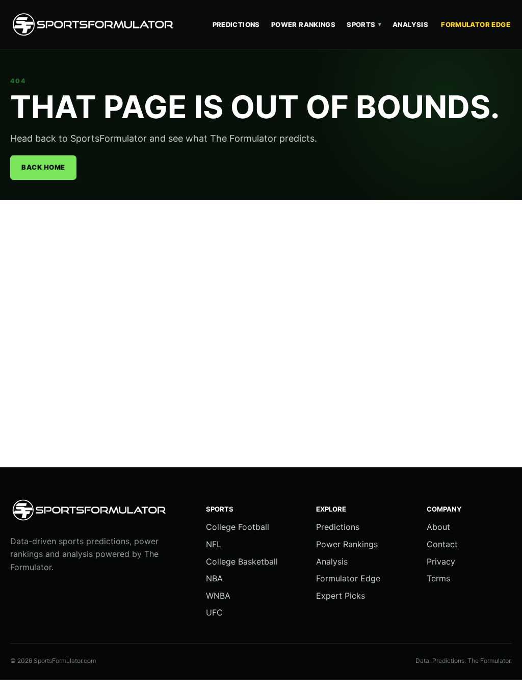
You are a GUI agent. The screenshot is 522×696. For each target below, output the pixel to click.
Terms (438, 578)
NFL (213, 544)
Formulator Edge (475, 24)
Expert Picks (340, 596)
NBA (214, 578)
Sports (364, 24)
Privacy (441, 561)
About (438, 527)
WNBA (218, 596)
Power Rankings (303, 24)
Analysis (410, 24)
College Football (237, 527)
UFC (214, 612)
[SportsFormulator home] (94, 24)
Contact (442, 544)
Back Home (43, 167)
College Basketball (242, 561)
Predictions (236, 24)
